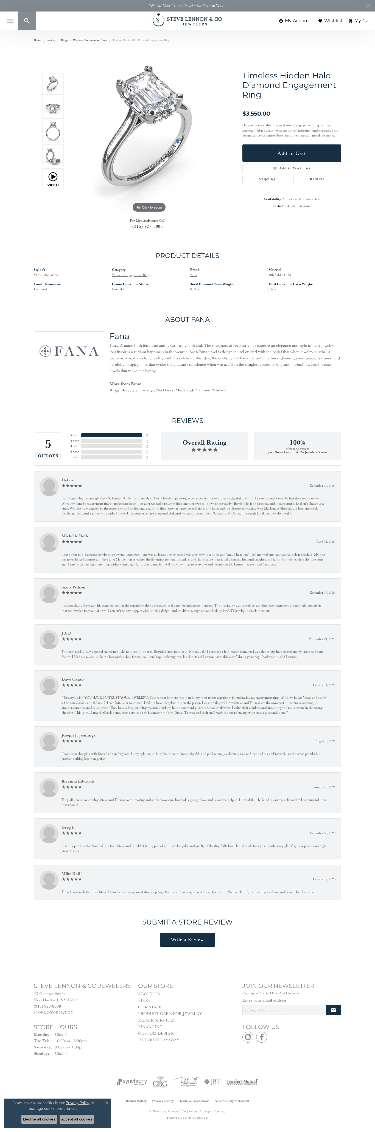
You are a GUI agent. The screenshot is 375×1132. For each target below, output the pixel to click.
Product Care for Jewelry (170, 1013)
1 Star (74, 457)
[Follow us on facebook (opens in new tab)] (261, 1037)
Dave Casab (72, 679)
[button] (27, 21)
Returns (317, 179)
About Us (149, 993)
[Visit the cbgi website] (160, 1082)
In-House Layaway (158, 1039)
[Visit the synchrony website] (132, 1082)
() (146, 435)
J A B (66, 633)
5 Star (74, 435)
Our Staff (149, 1006)
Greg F (67, 827)
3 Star (74, 446)
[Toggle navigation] (10, 21)
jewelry (51, 40)
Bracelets (129, 389)
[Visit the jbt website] (212, 1082)
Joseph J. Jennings (78, 735)
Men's (181, 389)
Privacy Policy (163, 1100)
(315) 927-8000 (147, 226)
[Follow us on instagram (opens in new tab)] (247, 1037)
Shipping (267, 179)
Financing (150, 1026)
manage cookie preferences (53, 1108)
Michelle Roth (74, 536)
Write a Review (187, 939)
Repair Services (156, 1020)
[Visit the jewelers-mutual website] (242, 1082)
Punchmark (198, 1118)
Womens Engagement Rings (90, 40)
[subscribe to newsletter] (333, 1010)
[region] (149, 131)
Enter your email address (264, 1000)
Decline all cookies (39, 1119)
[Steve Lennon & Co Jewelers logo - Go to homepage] (187, 20)
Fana (193, 275)
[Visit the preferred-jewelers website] (185, 1082)
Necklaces (164, 389)
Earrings (146, 389)
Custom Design (156, 1033)
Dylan (67, 480)
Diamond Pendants (210, 389)
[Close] (368, 5)
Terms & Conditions (194, 1100)
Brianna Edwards (77, 781)
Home (37, 40)
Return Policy (136, 1100)
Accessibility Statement (232, 1100)
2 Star (74, 451)
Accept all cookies (76, 1119)
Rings (64, 40)
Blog (144, 1000)
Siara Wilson (73, 587)
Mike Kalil (71, 873)
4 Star (74, 440)
